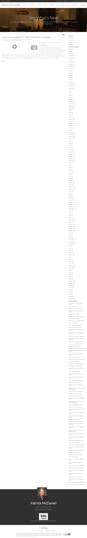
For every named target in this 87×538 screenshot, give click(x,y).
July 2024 (71, 70)
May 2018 (71, 145)
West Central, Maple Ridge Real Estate (76, 467)
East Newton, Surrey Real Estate (75, 366)
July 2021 (71, 90)
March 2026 (71, 53)
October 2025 (71, 55)
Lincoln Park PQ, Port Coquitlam (75, 407)
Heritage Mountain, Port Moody (75, 393)
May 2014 (71, 213)
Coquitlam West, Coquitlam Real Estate (13, 40)
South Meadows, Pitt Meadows (75, 452)
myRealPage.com (43, 528)
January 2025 (71, 62)
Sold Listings (71, 44)
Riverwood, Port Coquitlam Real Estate (77, 444)
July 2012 (71, 246)
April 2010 (71, 276)
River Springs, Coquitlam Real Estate (76, 440)
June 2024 (71, 73)
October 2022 (71, 84)
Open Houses (71, 42)
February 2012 (72, 254)
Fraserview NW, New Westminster (76, 380)
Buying (39, 5)
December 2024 (72, 64)
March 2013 (71, 239)
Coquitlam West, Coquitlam (74, 346)
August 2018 (71, 138)
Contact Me (75, 5)
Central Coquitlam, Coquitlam (75, 325)
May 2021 (71, 92)
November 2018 (72, 134)
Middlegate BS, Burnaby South (75, 419)
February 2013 (72, 241)
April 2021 (71, 95)
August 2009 (71, 287)
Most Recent (71, 49)
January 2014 (71, 222)
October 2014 (71, 206)
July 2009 (71, 289)
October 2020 (71, 103)
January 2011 (71, 263)
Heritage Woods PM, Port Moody (75, 395)
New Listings (71, 40)
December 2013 (72, 224)
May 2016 (71, 178)
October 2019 (71, 123)
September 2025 (72, 57)
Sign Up (8, 1)
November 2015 (72, 187)
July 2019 (71, 130)
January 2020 (71, 121)
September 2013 (72, 230)
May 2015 (71, 195)
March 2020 (71, 116)
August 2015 (71, 191)
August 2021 (71, 88)
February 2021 (72, 99)
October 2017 (71, 160)
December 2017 (72, 156)
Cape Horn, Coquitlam (73, 323)
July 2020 (71, 110)
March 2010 (71, 278)
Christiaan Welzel (39, 531)
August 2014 (71, 208)
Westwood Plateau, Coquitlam (75, 476)
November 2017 (72, 158)
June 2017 (71, 167)
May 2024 (71, 75)
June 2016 (71, 176)
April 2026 (71, 51)
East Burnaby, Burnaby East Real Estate (77, 359)
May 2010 (71, 274)
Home (26, 5)
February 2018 (72, 151)
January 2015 (71, 202)
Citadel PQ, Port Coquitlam (74, 341)
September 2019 (72, 125)
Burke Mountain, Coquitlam (74, 314)
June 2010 (71, 272)
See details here (44, 45)
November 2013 (72, 226)
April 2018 (71, 147)
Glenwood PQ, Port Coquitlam (75, 382)
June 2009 (71, 292)
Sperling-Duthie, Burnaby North (75, 454)
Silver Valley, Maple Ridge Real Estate (76, 450)
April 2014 (71, 215)
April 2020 (71, 114)
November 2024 (72, 66)
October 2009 (71, 285)
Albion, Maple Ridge (72, 306)
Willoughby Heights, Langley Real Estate (77, 482)
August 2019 (71, 127)
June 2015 (71, 193)
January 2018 (71, 154)
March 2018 (71, 149)
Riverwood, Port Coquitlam (74, 442)
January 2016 (71, 184)
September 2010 (72, 265)
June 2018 (71, 143)
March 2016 (71, 180)
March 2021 (71, 97)
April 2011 (71, 259)
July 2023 (71, 79)
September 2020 (72, 106)
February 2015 (72, 200)
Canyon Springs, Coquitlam (74, 318)
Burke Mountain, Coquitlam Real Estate (77, 316)
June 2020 (71, 112)
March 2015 (71, 197)
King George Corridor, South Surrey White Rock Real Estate (76, 402)
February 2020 (72, 119)
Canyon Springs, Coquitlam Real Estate (77, 320)
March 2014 (71, 217)
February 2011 (72, 261)
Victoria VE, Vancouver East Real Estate (77, 465)
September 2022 (72, 86)
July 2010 (71, 270)
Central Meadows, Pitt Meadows (75, 327)
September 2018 (72, 136)
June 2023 (71, 81)
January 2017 (71, 171)
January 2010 (71, 283)
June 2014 (71, 211)
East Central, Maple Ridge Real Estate (76, 363)
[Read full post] (15, 46)
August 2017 (71, 162)
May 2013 (71, 235)
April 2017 (71, 169)
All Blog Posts (71, 38)
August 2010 (71, 268)
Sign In (3, 1)
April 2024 (71, 77)
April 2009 (71, 294)
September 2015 (72, 189)
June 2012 (71, 248)
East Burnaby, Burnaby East (74, 357)
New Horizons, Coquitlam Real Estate (76, 421)
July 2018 (71, 141)
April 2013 (71, 237)
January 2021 (71, 101)
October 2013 (71, 228)
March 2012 (71, 252)
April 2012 (71, 250)
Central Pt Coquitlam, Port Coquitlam (76, 336)
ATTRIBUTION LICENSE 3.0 (51, 531)
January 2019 (71, 132)
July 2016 (71, 173)
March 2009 (71, 296)
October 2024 (71, 68)
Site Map (82, 5)
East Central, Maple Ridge (74, 361)
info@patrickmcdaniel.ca (46, 509)
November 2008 (72, 298)
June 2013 (71, 232)
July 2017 (71, 165)
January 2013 (71, 243)
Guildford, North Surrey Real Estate (76, 391)
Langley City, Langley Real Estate (75, 404)
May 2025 (71, 60)
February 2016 (72, 182)
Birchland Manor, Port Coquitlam (75, 308)
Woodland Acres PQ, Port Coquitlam (76, 484)
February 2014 (72, 219)
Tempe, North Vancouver (74, 456)
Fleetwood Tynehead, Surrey (74, 371)
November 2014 (72, 204)
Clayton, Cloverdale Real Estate (75, 344)
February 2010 (72, 281)
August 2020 (71, 108)
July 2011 (71, 257)
